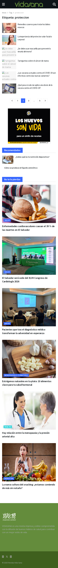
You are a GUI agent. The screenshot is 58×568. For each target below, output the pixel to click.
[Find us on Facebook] (3, 556)
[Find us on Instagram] (11, 556)
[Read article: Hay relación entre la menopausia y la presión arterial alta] (29, 410)
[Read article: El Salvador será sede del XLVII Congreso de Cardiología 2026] (29, 255)
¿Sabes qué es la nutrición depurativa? (32, 157)
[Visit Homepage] (29, 4)
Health (8, 427)
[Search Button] (54, 4)
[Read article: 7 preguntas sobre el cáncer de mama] (9, 64)
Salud (7, 220)
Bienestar (9, 478)
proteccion (19, 12)
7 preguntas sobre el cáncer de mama (33, 60)
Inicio (4, 12)
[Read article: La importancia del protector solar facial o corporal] (9, 40)
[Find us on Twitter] (7, 556)
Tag (10, 12)
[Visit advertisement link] (29, 126)
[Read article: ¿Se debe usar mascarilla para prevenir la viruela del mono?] (9, 52)
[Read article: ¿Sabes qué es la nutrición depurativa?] (7, 160)
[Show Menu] (3, 4)
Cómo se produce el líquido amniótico (20, 168)
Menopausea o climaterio (16, 375)
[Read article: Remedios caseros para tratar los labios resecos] (9, 28)
